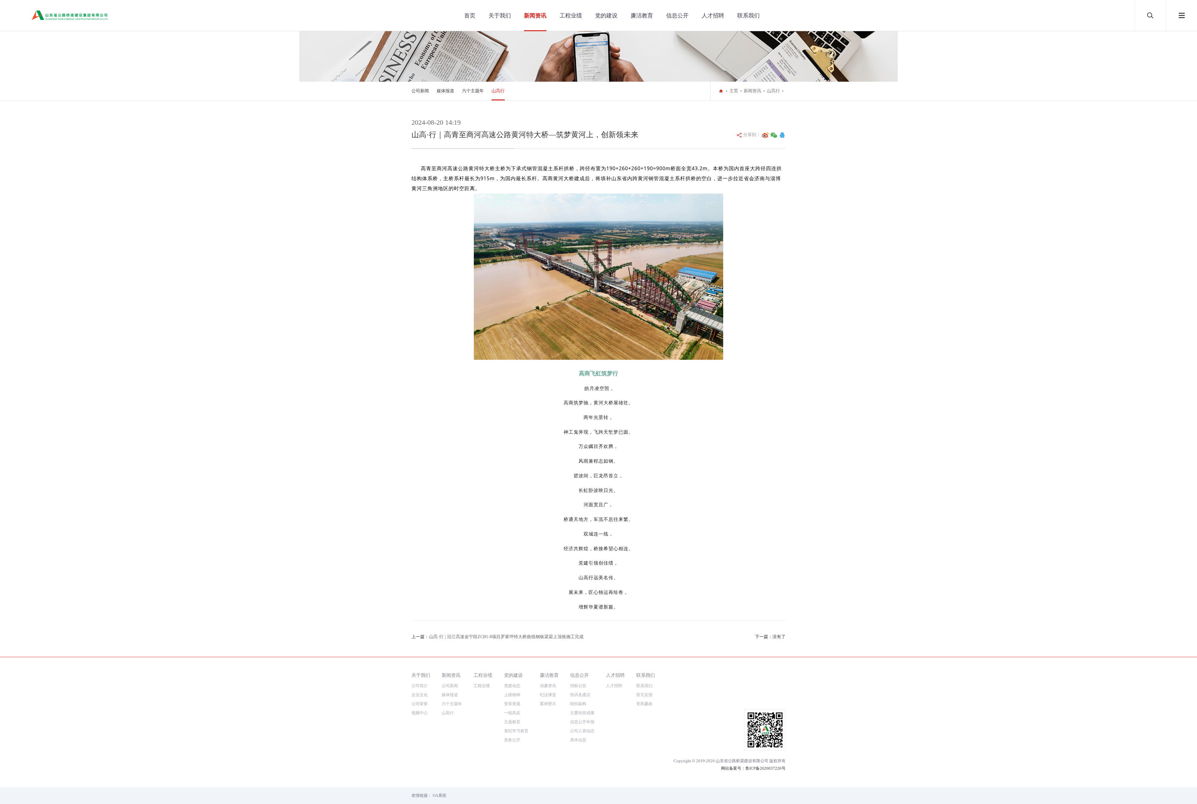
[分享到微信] (774, 135)
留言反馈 (644, 694)
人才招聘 (713, 15)
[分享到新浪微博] (765, 135)
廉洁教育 (642, 15)
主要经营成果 (582, 712)
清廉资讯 (548, 685)
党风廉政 (644, 703)
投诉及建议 (580, 694)
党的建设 (606, 15)
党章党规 (512, 703)
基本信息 (578, 740)
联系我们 (748, 15)
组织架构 (578, 703)
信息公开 (677, 15)
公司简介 (419, 685)
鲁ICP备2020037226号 (765, 768)
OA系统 (439, 795)
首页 (469, 15)
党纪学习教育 (516, 731)
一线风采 (512, 712)
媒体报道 (445, 91)
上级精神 (512, 694)
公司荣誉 (419, 703)
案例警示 (548, 703)
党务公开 (512, 740)
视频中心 (419, 712)
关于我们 (499, 15)
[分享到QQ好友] (782, 135)
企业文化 (419, 694)
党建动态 (512, 685)
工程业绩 (571, 15)
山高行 (498, 91)
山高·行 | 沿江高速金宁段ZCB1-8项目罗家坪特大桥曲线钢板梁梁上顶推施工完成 (506, 636)
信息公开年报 (582, 722)
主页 (733, 91)
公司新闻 (420, 91)
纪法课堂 (548, 694)
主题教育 (512, 722)
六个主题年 (473, 91)
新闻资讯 (535, 15)
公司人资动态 (582, 731)
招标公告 (578, 685)
